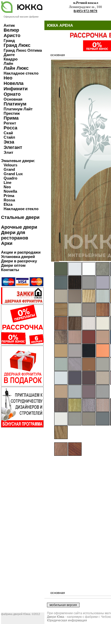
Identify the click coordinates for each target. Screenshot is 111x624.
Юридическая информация (67, 620)
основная (57, 55)
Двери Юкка (55, 617)
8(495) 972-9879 (85, 11)
